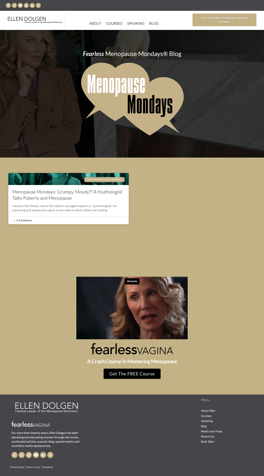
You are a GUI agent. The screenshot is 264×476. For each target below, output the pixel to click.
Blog (153, 23)
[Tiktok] (26, 5)
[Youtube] (20, 5)
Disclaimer (47, 467)
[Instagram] (14, 5)
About (95, 23)
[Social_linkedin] (32, 5)
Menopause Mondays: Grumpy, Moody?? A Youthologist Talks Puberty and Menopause (67, 195)
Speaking (135, 23)
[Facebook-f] (8, 5)
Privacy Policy (17, 467)
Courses (114, 23)
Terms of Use (33, 467)
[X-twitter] (38, 5)
